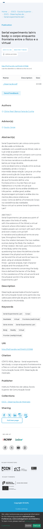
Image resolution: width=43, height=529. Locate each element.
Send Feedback (11, 93)
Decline (28, 526)
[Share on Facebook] (4, 415)
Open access (11, 54)
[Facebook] (5, 447)
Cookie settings (22, 509)
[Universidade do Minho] (34, 471)
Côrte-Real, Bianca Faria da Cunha (19, 111)
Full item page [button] (13, 420)
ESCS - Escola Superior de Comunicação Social (22, 12)
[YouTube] (18, 447)
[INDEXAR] (19, 439)
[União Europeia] (10, 490)
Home (4, 12)
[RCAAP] (24, 447)
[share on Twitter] (9, 415)
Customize (6, 526)
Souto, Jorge (9, 127)
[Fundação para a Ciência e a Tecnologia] (14, 471)
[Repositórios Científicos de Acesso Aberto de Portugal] (7, 439)
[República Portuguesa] (16, 485)
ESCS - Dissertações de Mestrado (15, 14)
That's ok (36, 526)
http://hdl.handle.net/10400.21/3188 (15, 66)
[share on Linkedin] (14, 415)
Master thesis (20, 50)
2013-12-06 (7, 50)
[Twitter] (11, 447)
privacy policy (30, 521)
